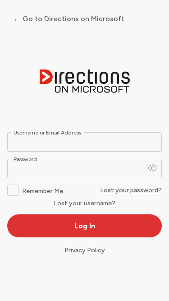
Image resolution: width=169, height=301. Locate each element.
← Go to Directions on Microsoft (69, 18)
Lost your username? (84, 203)
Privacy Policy (84, 250)
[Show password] (153, 168)
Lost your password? (131, 190)
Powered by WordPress (85, 81)
